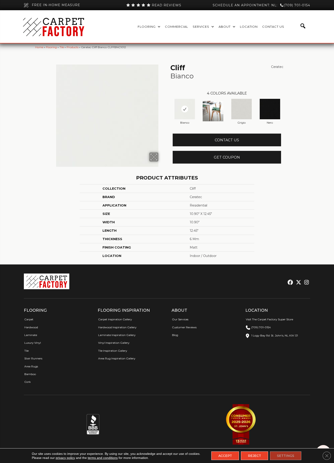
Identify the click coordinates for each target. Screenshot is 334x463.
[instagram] (305, 282)
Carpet (28, 319)
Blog (175, 335)
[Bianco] (184, 109)
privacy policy (65, 458)
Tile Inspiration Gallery (112, 350)
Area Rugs (31, 366)
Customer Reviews (184, 327)
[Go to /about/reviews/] (154, 5)
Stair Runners (33, 358)
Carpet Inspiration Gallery (115, 319)
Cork (27, 381)
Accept (225, 456)
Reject (254, 456)
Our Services (180, 319)
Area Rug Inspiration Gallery (116, 358)
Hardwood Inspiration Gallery (117, 327)
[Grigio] (241, 109)
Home (39, 47)
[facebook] (289, 282)
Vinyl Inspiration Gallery (114, 342)
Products (72, 47)
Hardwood (31, 327)
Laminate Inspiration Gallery (117, 335)
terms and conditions (103, 458)
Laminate (30, 335)
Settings (285, 456)
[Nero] (270, 109)
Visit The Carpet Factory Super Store (269, 319)
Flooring (51, 47)
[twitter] (297, 282)
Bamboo (30, 374)
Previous (168, 104)
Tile (62, 47)
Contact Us (227, 140)
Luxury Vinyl (32, 342)
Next (285, 104)
